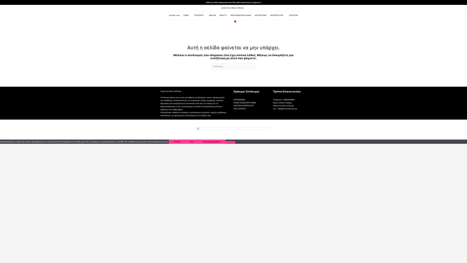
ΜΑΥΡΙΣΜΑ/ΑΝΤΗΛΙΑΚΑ (241, 15)
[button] (228, 23)
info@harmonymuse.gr (287, 109)
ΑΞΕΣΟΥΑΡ (293, 15)
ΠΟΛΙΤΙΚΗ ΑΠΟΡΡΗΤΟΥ (244, 105)
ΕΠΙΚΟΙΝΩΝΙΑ (239, 100)
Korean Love (174, 15)
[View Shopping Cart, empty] (233, 23)
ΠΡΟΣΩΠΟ (198, 15)
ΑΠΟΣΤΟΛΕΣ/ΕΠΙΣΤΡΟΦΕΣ (245, 103)
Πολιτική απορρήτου (212, 142)
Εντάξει (177, 142)
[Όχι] (230, 142)
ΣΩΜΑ (186, 15)
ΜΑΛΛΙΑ (212, 15)
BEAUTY (223, 15)
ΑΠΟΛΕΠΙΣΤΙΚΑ (276, 15)
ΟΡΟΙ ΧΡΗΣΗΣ (240, 109)
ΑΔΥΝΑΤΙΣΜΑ (260, 15)
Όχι (191, 142)
